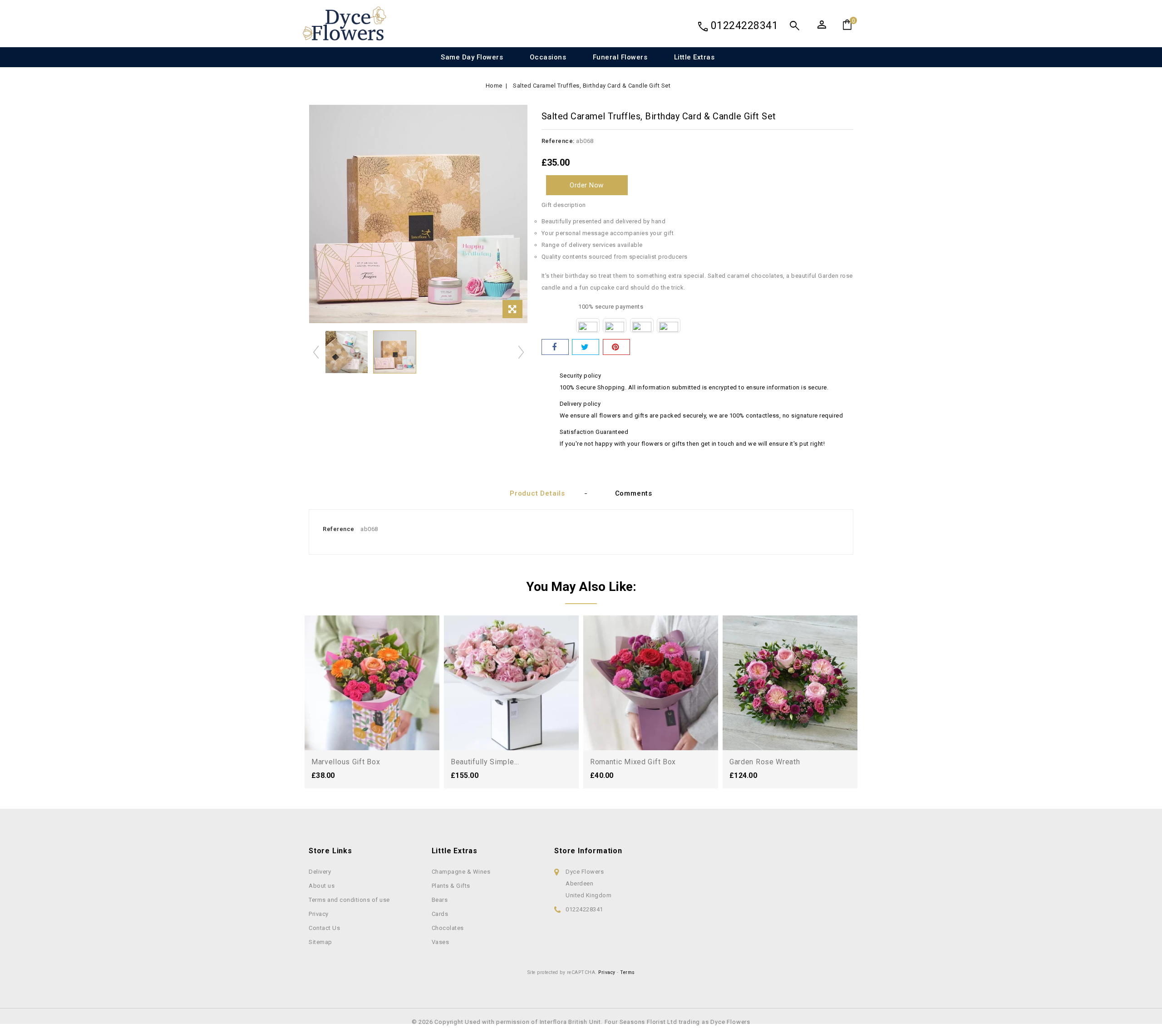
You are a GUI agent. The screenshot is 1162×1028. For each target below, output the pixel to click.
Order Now (587, 185)
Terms (627, 972)
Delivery (320, 871)
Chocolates (448, 928)
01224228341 (744, 26)
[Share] (555, 346)
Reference (339, 529)
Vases (440, 942)
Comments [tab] (633, 493)
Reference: (558, 141)
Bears (440, 899)
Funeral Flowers (620, 57)
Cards (440, 913)
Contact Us (324, 928)
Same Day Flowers (472, 57)
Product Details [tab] (537, 493)
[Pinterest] (616, 346)
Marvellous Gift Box (345, 761)
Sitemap (320, 942)
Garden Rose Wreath (764, 761)
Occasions (548, 57)
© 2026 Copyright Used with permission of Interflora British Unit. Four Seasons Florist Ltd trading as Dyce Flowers (581, 1021)
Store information (588, 850)
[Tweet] (585, 346)
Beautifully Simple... (485, 761)
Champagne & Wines (461, 871)
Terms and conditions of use (349, 899)
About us (322, 885)
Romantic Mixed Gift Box (633, 761)
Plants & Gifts (451, 885)
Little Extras (694, 57)
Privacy (319, 913)
